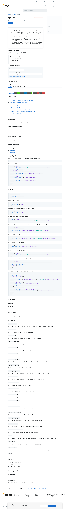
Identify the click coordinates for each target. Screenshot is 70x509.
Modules (45, 6)
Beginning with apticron (15, 107)
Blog (35, 496)
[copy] (41, 74)
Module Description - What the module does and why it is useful (22, 100)
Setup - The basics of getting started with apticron (19, 102)
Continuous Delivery (17, 494)
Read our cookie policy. (19, 507)
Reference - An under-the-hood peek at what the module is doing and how (23, 111)
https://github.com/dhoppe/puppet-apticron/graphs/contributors (35, 488)
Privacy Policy (7, 506)
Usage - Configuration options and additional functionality (20, 109)
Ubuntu (16, 62)
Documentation (27, 496)
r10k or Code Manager (13, 70)
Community (36, 495)
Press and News (37, 499)
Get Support (27, 494)
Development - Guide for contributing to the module (19, 114)
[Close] (60, 506)
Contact (36, 500)
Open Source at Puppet (28, 497)
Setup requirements (14, 105)
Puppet (54, 6)
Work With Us (37, 497)
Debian (13, 62)
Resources (63, 6)
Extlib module (12, 150)
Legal (3, 506)
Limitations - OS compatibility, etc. (16, 113)
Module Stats (50, 26)
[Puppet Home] (7, 496)
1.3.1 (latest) (11, 52)
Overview (11, 98)
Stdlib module (12, 152)
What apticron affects (15, 103)
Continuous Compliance (17, 495)
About (36, 494)
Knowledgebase (27, 495)
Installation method (12, 68)
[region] (35, 506)
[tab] (10, 87)
